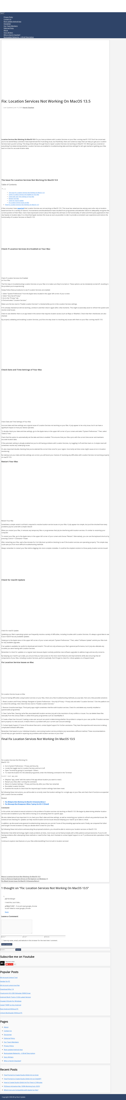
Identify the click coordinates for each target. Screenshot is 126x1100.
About (6, 30)
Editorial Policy (9, 28)
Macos (3, 877)
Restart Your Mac (14, 198)
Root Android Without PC (9, 1009)
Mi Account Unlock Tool (9, 977)
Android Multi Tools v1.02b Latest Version (15, 997)
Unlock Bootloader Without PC (11, 1013)
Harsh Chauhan (28, 108)
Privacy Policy (8, 17)
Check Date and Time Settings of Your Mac (21, 196)
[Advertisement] (55, 124)
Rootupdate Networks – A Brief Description (19, 37)
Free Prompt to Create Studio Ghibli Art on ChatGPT (22, 1079)
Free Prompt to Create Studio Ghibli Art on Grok (21, 1075)
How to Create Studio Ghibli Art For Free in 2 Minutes (23, 1082)
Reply (7, 912)
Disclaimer (7, 24)
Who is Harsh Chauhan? (12, 35)
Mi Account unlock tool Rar (10, 985)
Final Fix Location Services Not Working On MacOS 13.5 (22, 205)
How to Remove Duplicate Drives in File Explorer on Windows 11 (24, 879)
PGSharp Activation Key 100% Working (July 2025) (22, 1086)
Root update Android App (12, 22)
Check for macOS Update (16, 200)
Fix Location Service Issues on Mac (19, 202)
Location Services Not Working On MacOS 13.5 (23, 877)
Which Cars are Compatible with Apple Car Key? (21, 1090)
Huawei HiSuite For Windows (10, 1001)
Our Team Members (11, 26)
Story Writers (8, 33)
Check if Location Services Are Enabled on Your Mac (24, 194)
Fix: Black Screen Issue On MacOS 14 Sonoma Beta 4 (20, 881)
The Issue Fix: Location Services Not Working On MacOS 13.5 (27, 192)
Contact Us (7, 19)
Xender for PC (5, 981)
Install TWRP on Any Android (10, 1005)
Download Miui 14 (7, 989)
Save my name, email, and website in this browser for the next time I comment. (30, 940)
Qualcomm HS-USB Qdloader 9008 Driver (15, 993)
